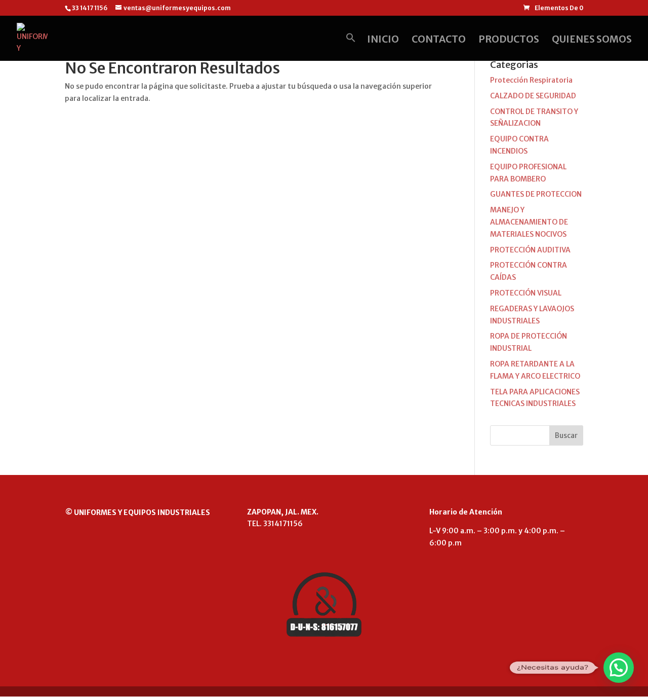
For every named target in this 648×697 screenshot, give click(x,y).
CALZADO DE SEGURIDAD (533, 95)
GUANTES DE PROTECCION (536, 194)
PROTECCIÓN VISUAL (525, 293)
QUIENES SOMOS (592, 40)
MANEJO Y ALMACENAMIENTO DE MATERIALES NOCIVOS (529, 222)
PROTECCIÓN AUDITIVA (530, 249)
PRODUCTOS (508, 40)
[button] (351, 46)
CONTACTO (439, 40)
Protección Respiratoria (531, 80)
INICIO (383, 40)
